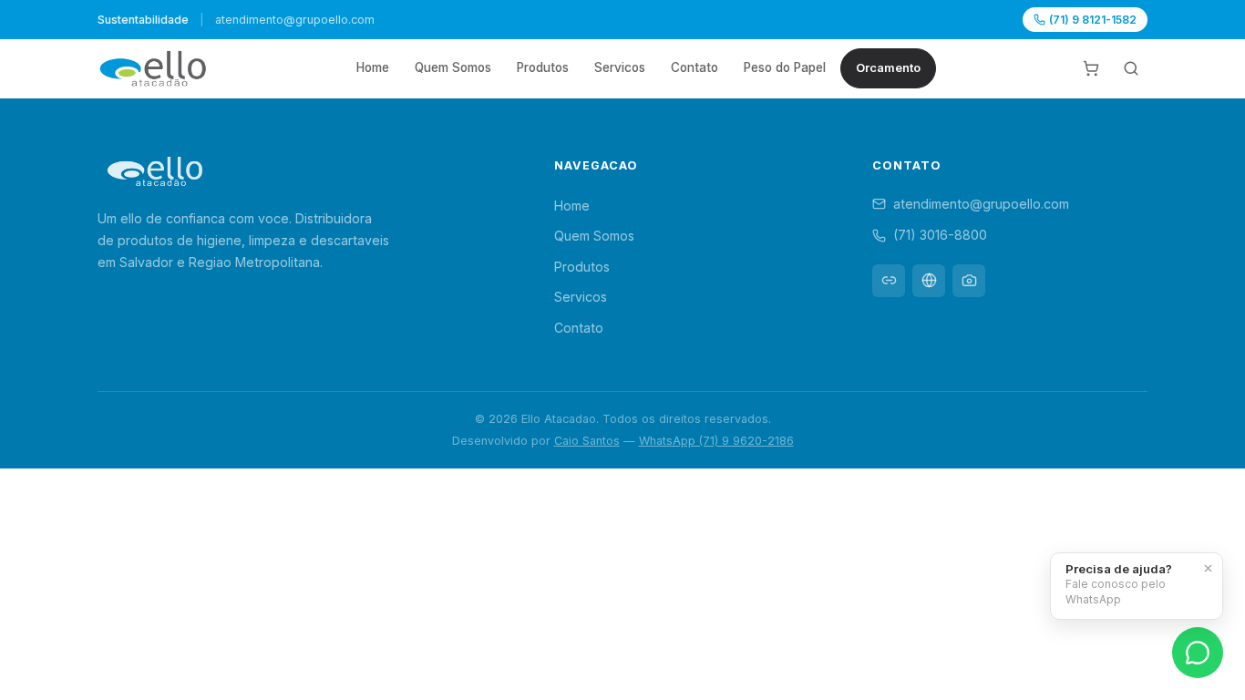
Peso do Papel (785, 67)
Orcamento (888, 68)
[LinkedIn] (888, 280)
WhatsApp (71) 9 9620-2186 (716, 441)
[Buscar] (1131, 68)
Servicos (619, 67)
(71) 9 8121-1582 (1093, 19)
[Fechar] (1208, 568)
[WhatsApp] (1197, 652)
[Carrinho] (1091, 68)
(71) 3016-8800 (940, 234)
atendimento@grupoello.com (981, 203)
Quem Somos (453, 67)
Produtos (543, 67)
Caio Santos (587, 441)
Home (372, 67)
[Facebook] (928, 280)
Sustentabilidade (143, 19)
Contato (694, 67)
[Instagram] (968, 280)
